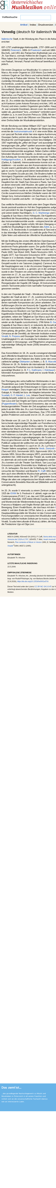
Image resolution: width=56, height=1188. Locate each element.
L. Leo (27, 395)
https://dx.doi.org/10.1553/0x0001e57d (32, 581)
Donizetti (50, 448)
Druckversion (45, 24)
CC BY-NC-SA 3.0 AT (42, 587)
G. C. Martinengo (41, 213)
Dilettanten (25, 361)
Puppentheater (9, 404)
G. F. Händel (17, 395)
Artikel (23, 24)
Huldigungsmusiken (11, 159)
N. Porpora (14, 336)
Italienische (6, 39)
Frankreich (36, 50)
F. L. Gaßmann (34, 370)
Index (33, 24)
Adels (46, 227)
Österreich (16, 50)
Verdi (41, 448)
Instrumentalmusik (23, 131)
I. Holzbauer (49, 370)
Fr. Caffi (42, 471)
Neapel (4, 389)
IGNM (13, 493)
